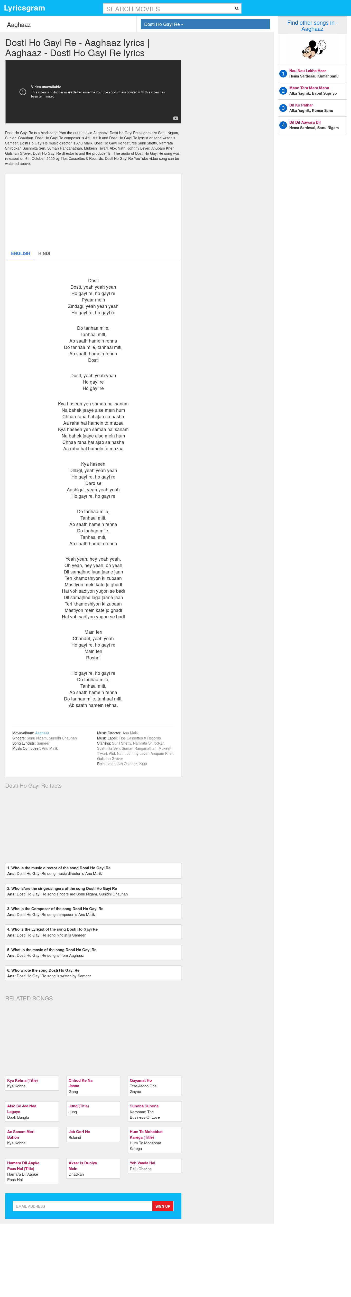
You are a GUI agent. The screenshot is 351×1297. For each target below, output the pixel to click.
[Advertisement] (93, 212)
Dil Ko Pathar (301, 105)
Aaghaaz (42, 732)
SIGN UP (162, 1206)
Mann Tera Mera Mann (309, 88)
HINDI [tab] (44, 253)
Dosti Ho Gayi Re (162, 24)
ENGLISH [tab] (20, 253)
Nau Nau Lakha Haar (307, 70)
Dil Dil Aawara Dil (305, 122)
